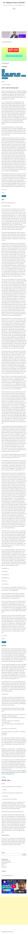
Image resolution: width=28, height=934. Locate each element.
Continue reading (6, 835)
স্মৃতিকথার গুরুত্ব (11, 844)
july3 (2, 865)
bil (25, 770)
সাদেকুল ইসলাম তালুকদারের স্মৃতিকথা (20, 839)
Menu (14, 8)
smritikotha (5, 63)
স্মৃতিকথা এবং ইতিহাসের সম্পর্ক (8, 841)
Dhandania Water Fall (6, 860)
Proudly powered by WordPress (7, 931)
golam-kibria (4, 866)
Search (3, 852)
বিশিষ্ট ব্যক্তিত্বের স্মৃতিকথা (11, 839)
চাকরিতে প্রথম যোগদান (4, 78)
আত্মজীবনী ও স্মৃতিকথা (22, 838)
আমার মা (3, 69)
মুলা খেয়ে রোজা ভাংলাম (12, 73)
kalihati (10, 772)
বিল (25, 772)
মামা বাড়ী (3, 773)
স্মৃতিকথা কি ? (20, 841)
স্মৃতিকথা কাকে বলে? (15, 841)
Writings (13, 838)
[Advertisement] (14, 20)
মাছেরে (3, 73)
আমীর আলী (7, 73)
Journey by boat (5, 772)
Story (19, 770)
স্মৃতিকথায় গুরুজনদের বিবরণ (14, 843)
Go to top (4, 196)
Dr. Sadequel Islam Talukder (14, 3)
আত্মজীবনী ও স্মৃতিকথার (5, 839)
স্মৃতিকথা (3, 841)
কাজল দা (3, 71)
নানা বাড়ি (16, 772)
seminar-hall (4, 863)
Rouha (13, 772)
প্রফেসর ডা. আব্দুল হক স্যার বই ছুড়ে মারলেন (7, 75)
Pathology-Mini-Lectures (6, 862)
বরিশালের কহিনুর (23, 75)
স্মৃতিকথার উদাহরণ (5, 844)
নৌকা (19, 772)
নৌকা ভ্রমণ (18, 73)
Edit (13, 773)
